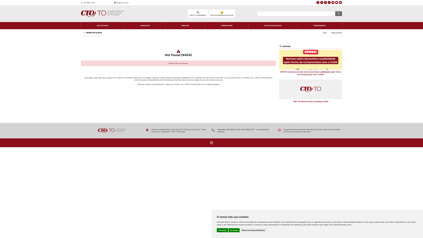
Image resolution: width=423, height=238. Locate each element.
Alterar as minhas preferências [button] (253, 230)
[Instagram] (211, 142)
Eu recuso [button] (234, 230)
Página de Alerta (336, 33)
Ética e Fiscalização (273, 25)
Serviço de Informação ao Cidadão (221, 15)
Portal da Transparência (197, 15)
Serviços (185, 25)
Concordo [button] (222, 230)
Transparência (319, 25)
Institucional (103, 25)
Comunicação (227, 25)
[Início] (102, 13)
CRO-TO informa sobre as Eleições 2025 (310, 101)
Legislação (145, 25)
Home (325, 33)
